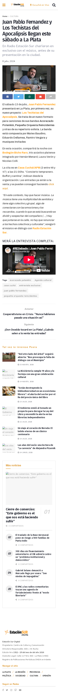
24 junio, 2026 (26, 452)
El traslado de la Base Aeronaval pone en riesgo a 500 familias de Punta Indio (32, 538)
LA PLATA (6, 671)
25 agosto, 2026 (26, 364)
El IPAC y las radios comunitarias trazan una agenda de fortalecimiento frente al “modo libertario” (32, 591)
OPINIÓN (47, 675)
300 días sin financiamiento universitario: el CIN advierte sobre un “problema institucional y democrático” (33, 555)
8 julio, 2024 (8, 61)
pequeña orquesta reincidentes (20, 295)
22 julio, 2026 (25, 421)
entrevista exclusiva (29, 285)
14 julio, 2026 (25, 438)
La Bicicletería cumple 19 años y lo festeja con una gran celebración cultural (36, 374)
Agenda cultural (43, 280)
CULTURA (14, 16)
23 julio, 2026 (25, 401)
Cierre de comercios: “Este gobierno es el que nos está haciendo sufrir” (22, 515)
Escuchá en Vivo (40, 5)
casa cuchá (10, 285)
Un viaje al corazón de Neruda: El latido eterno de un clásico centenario (35, 431)
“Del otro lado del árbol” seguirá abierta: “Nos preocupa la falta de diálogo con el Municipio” (36, 357)
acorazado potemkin (20, 280)
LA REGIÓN (20, 671)
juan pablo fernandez (15, 290)
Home (4, 16)
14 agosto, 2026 (26, 381)
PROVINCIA (35, 671)
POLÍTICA (6, 675)
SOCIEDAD (20, 675)
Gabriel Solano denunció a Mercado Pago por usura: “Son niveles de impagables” (31, 573)
